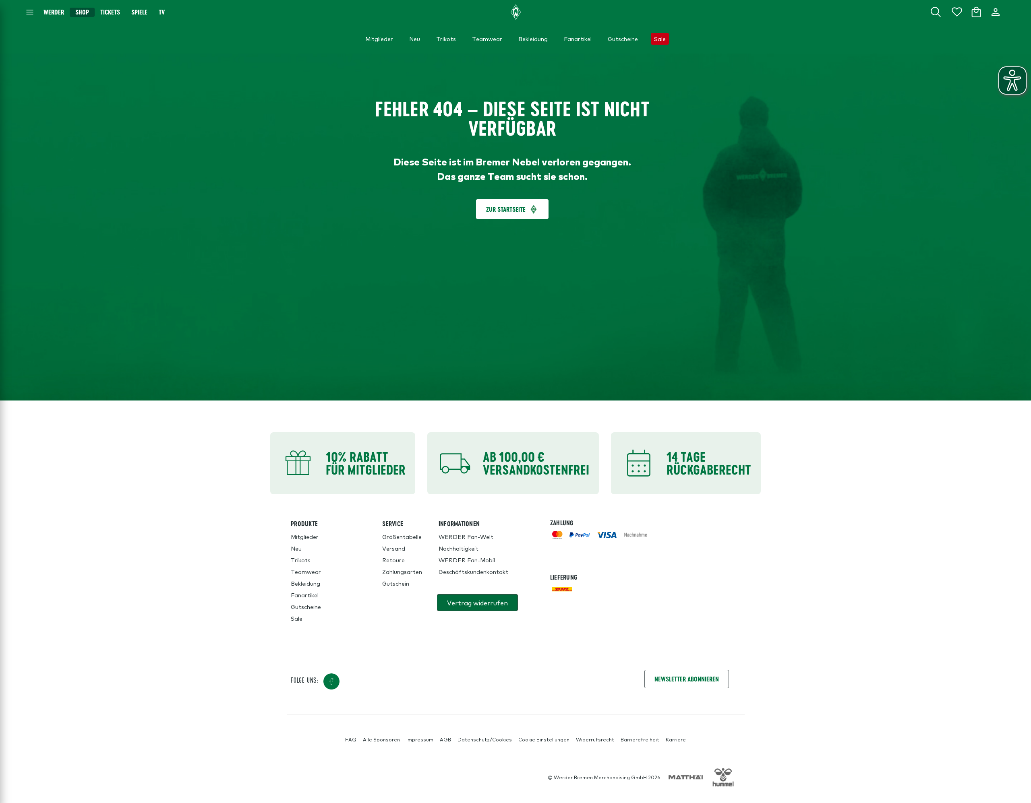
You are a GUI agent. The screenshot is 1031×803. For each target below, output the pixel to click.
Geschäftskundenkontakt (473, 571)
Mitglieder (305, 536)
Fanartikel (305, 595)
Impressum (419, 739)
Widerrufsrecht (595, 739)
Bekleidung (305, 583)
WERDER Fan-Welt (466, 536)
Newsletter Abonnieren (686, 679)
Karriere (676, 739)
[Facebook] (331, 681)
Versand (393, 548)
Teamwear (306, 571)
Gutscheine (306, 606)
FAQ (350, 739)
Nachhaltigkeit (458, 548)
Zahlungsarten (402, 571)
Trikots (301, 560)
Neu (296, 548)
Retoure (393, 560)
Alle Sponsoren (381, 739)
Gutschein (395, 583)
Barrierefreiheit (640, 739)
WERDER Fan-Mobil (467, 560)
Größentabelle (402, 536)
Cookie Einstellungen (543, 739)
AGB (445, 739)
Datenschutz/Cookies (485, 739)
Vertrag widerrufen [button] (477, 602)
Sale (296, 618)
